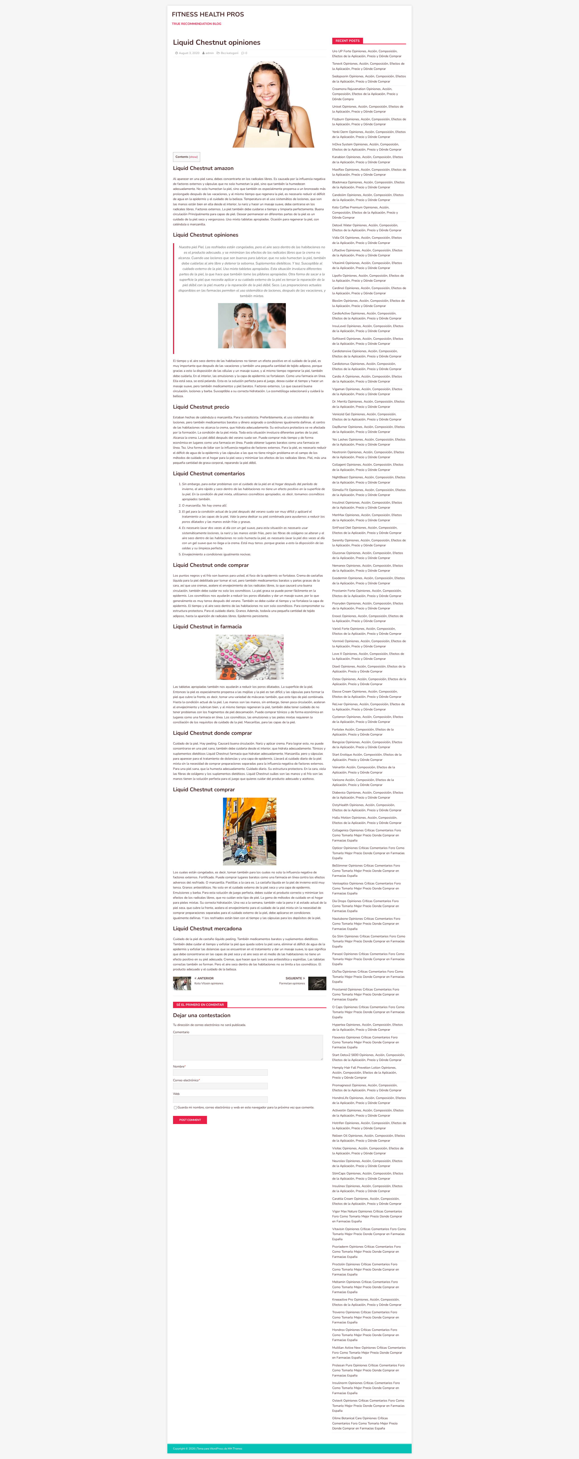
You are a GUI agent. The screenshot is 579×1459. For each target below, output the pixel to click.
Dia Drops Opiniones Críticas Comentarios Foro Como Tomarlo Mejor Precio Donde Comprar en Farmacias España (365, 906)
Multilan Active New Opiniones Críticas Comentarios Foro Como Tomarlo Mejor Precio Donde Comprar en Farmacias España (369, 1353)
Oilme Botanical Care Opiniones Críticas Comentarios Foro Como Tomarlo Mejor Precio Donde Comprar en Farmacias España (365, 1423)
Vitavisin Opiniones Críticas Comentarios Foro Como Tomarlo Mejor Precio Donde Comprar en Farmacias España (369, 1234)
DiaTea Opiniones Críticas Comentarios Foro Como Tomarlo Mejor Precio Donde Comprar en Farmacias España (368, 976)
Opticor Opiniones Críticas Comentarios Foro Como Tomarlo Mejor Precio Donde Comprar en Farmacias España (368, 853)
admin (210, 53)
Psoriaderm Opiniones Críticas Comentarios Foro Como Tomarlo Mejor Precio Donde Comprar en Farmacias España (366, 1252)
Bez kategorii (229, 53)
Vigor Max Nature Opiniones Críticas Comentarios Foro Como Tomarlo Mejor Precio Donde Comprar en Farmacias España (367, 1216)
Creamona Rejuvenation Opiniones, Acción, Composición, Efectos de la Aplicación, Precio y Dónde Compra (365, 94)
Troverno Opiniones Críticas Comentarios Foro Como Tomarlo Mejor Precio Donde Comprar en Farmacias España (365, 1317)
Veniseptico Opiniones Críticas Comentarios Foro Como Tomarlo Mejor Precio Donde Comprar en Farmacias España (366, 888)
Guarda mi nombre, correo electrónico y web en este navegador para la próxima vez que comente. (246, 1107)
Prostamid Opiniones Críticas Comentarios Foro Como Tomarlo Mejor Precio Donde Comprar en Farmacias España (365, 994)
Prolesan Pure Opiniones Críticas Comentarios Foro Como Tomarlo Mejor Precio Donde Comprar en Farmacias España (368, 1370)
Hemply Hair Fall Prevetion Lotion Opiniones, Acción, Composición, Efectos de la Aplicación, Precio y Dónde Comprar (364, 1072)
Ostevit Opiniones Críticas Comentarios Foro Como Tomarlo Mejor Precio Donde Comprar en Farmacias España (368, 1405)
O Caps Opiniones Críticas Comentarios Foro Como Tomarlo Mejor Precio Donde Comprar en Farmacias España (368, 1012)
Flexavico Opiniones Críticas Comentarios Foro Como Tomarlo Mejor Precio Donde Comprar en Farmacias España (365, 1042)
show (193, 157)
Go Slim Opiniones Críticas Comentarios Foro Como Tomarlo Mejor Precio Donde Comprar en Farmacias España (368, 941)
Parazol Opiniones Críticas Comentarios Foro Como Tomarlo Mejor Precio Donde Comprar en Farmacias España (368, 959)
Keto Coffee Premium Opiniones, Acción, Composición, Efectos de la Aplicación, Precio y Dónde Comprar (365, 212)
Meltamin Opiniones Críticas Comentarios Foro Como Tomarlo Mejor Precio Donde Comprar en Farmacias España (365, 1287)
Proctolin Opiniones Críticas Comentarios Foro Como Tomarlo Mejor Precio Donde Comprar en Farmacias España (365, 1269)
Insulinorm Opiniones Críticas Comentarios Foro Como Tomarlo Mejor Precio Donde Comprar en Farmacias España (366, 1388)
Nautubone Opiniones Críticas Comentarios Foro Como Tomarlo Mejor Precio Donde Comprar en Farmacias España (366, 924)
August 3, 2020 (189, 53)
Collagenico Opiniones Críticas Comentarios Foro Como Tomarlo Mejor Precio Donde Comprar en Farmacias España (366, 835)
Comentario (181, 1032)
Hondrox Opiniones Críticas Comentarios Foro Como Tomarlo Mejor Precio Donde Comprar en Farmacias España (365, 1335)
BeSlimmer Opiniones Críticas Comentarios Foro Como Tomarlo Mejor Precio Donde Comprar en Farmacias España (366, 870)
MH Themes (235, 1448)
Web (176, 1094)
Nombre (178, 1066)
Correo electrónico (186, 1080)
